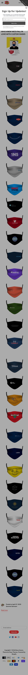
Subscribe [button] (14, 23)
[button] (26, 8)
